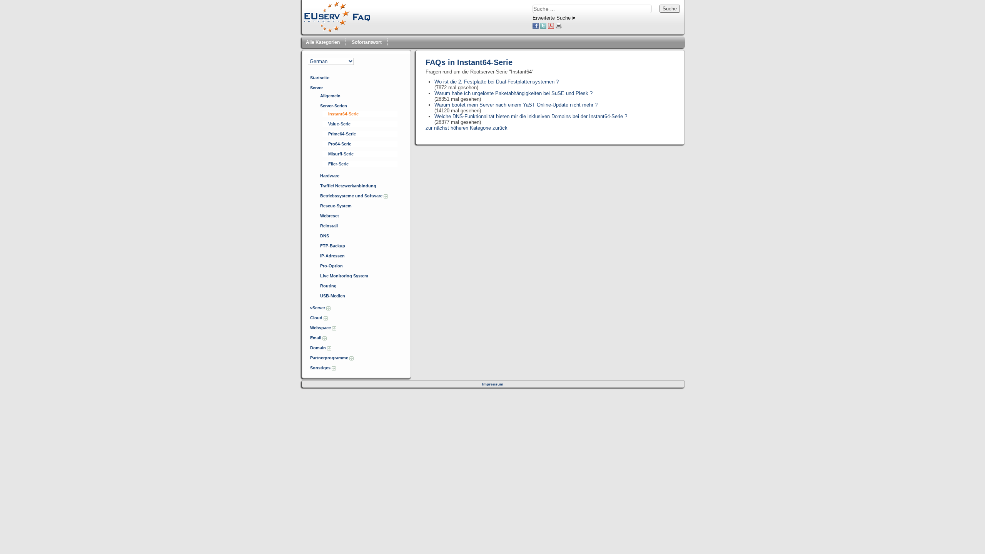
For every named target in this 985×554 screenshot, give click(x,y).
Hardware (329, 176)
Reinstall (329, 226)
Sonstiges (321, 367)
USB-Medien (332, 296)
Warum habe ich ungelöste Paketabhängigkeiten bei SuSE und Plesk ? (513, 93)
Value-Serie (339, 124)
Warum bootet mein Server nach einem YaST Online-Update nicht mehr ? (516, 105)
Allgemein (330, 95)
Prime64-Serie (342, 134)
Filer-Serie (338, 164)
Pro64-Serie (339, 144)
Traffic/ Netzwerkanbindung (348, 186)
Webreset (329, 216)
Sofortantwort (367, 42)
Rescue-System (336, 206)
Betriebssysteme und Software (352, 196)
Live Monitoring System (344, 276)
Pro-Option (331, 266)
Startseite (319, 77)
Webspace (321, 327)
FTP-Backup (332, 246)
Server (316, 87)
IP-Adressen (332, 256)
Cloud (317, 317)
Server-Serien (333, 105)
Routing (328, 286)
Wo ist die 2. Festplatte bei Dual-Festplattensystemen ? (496, 82)
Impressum (492, 384)
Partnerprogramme (329, 357)
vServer (318, 307)
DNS (324, 236)
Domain (318, 347)
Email (316, 337)
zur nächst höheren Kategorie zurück (467, 128)
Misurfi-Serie (341, 154)
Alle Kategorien (323, 42)
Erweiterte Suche (552, 18)
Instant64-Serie (343, 114)
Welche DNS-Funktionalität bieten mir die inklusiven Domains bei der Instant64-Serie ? (530, 116)
